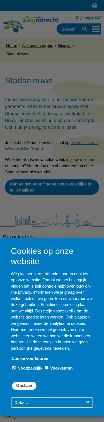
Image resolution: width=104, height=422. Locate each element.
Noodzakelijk (29, 368)
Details (21, 402)
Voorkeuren (61, 368)
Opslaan (24, 385)
